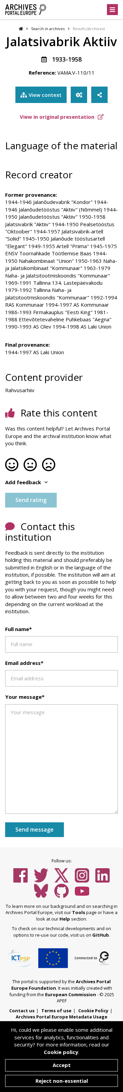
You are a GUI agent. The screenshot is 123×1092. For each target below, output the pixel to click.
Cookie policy (61, 1052)
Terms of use (56, 1010)
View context (45, 94)
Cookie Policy (93, 1010)
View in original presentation (58, 116)
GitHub (100, 935)
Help (64, 919)
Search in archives (48, 28)
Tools (78, 912)
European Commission (70, 994)
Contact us (22, 1010)
